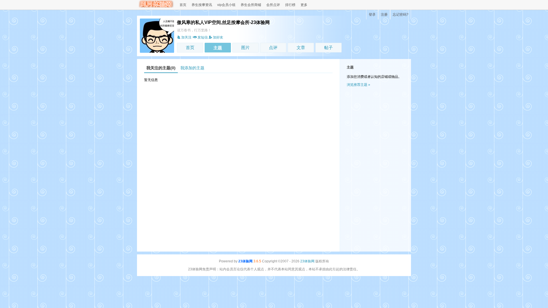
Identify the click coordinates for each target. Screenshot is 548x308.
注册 (384, 15)
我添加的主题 (192, 68)
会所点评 (273, 5)
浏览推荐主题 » (358, 85)
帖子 (328, 47)
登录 (372, 15)
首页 (183, 5)
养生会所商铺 (251, 5)
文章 (301, 47)
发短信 (203, 37)
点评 (273, 47)
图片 (245, 47)
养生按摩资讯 (202, 5)
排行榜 (290, 5)
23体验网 (245, 261)
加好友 (218, 37)
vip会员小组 (226, 5)
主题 (217, 47)
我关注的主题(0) (161, 68)
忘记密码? (400, 15)
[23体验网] (155, 6)
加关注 (186, 37)
